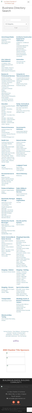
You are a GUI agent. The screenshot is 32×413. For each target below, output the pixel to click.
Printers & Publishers (7, 188)
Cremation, (4, 85)
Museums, (11, 67)
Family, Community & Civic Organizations (22, 104)
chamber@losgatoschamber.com (16, 398)
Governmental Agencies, (22, 131)
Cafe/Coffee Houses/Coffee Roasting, (7, 227)
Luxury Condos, (5, 205)
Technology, (4, 100)
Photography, (12, 96)
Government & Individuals (20, 128)
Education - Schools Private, (7, 122)
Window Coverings (20, 155)
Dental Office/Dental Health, (7, 146)
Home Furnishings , (20, 145)
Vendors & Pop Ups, (21, 307)
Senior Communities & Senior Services (8, 238)
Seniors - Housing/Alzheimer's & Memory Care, (6, 244)
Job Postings (16, 334)
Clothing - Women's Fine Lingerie (22, 283)
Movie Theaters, (5, 67)
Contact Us (22, 334)
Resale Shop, (27, 259)
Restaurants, (4, 232)
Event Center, (19, 167)
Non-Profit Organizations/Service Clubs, (23, 110)
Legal (3, 165)
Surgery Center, (5, 160)
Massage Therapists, (6, 180)
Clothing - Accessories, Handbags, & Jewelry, (21, 272)
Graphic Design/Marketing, (22, 79)
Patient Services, (10, 157)
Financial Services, (5, 132)
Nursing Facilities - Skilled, (7, 155)
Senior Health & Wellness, (7, 240)
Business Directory (8, 331)
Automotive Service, (20, 61)
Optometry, (4, 157)
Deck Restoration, (20, 48)
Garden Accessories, (21, 142)
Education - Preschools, (6, 121)
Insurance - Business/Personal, (8, 134)
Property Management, (6, 207)
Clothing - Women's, (21, 281)
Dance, (27, 289)
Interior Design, (19, 146)
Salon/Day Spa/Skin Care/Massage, (6, 182)
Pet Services (19, 175)
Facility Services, (10, 85)
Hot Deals (9, 333)
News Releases (16, 331)
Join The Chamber (22, 336)
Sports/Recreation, (20, 295)
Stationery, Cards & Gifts (21, 266)
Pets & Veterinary (21, 173)
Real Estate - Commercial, (7, 210)
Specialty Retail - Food (6, 233)
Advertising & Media (7, 37)
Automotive (20, 59)
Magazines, (4, 40)
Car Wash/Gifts (19, 63)
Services (3, 185)
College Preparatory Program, (8, 106)
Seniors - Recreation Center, (7, 250)
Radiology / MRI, (11, 159)
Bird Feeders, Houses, (21, 242)
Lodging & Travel (21, 165)
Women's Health (5, 162)
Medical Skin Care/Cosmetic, (8, 152)
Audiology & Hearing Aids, (7, 142)
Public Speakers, (5, 97)
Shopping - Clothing (22, 270)
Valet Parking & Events (6, 300)
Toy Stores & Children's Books (8, 271)
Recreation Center (20, 112)
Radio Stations (4, 43)
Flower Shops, (19, 250)
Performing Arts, (5, 70)
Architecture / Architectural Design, (22, 43)
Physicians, (3, 159)
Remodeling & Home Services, (23, 151)
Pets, (12, 180)
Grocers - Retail (5, 292)
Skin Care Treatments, (21, 265)
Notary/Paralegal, (5, 94)
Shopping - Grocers (7, 287)
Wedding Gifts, (19, 308)
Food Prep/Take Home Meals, (8, 230)
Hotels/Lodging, (20, 168)
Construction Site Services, (22, 45)
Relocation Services (5, 217)
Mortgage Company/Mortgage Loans (7, 136)
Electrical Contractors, (21, 50)
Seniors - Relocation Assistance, (6, 252)
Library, (3, 124)
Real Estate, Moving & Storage (8, 199)
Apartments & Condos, (6, 202)
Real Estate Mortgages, (6, 213)
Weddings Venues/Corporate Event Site (23, 311)
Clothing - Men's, (20, 279)
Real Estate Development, (7, 211)
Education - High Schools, (7, 118)
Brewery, (7, 224)
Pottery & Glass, (20, 259)
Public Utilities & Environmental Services (21, 190)
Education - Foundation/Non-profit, (8, 115)
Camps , (24, 289)
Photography (12, 70)
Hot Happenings (24, 331)
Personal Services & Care (7, 174)
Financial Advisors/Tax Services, (6, 130)
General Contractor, (20, 51)
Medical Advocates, (5, 151)
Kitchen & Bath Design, (21, 148)
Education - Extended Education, (6, 112)
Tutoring (7, 124)
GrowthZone (21, 409)
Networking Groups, (6, 93)
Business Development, (6, 79)
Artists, (9, 63)
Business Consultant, (6, 77)
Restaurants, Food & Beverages (7, 221)
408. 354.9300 (16, 396)
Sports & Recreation (22, 287)
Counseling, (4, 145)
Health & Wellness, (5, 148)
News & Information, (6, 42)
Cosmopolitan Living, (6, 203)
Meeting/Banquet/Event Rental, (7, 65)
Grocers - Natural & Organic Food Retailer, (7, 290)
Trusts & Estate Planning (6, 168)
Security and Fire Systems (21, 221)
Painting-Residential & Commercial (21, 55)
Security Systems (20, 224)
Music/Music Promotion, (7, 69)
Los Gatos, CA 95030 (16, 394)
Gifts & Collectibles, (20, 251)
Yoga (26, 295)
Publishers (3, 193)
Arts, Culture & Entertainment (5, 60)
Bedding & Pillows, (20, 240)
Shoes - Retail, (19, 262)
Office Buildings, (5, 96)
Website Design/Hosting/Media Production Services (21, 84)
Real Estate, (4, 208)
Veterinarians (10, 100)
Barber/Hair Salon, (5, 177)
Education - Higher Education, (8, 119)
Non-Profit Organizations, (22, 107)
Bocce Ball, (18, 289)
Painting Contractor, (20, 149)
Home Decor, (19, 143)
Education (4, 104)
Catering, (3, 229)
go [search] (16, 27)
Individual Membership (21, 132)
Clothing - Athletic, (20, 274)
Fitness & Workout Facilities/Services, (20, 291)
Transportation (6, 298)
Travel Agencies (20, 170)
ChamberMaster (14, 411)
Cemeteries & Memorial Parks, (8, 81)
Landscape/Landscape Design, (6, 89)
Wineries (3, 320)
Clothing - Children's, (21, 278)
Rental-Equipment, (20, 152)
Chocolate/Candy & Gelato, (22, 248)
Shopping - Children (7, 270)
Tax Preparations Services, (7, 99)
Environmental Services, (21, 193)
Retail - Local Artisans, (21, 260)
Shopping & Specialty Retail (22, 238)
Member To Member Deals (19, 333)
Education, (3, 107)
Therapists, (11, 160)
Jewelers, (25, 252)
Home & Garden (21, 140)
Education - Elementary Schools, (6, 109)
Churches (18, 202)
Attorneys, (3, 167)
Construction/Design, (21, 47)
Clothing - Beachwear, (21, 276)
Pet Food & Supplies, (21, 257)
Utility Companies (20, 195)
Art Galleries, (4, 63)
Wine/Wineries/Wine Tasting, (8, 318)
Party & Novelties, (20, 256)
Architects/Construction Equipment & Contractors (24, 38)
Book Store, (19, 243)
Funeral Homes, (5, 87)
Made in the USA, (20, 254)
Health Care (5, 140)
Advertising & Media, (6, 39)
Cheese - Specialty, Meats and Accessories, (23, 246)
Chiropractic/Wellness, (6, 143)
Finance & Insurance (7, 127)
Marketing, (3, 91)
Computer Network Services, (22, 77)
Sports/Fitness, (23, 293)
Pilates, (17, 293)
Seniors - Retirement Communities (6, 255)
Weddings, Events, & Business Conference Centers (22, 300)
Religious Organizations (20, 199)
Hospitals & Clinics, (5, 149)
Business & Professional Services (8, 75)
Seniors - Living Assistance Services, (7, 247)
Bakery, (3, 224)
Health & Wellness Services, (7, 178)
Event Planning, (19, 305)
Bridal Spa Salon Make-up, (22, 304)
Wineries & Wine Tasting (6, 316)
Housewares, (19, 252)
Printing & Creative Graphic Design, (7, 191)
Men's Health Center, (6, 154)
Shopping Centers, (20, 263)
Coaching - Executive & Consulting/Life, (6, 83)
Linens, (28, 252)
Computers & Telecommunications (22, 75)
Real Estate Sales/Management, (6, 215)
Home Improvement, (21, 53)
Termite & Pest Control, (21, 154)
